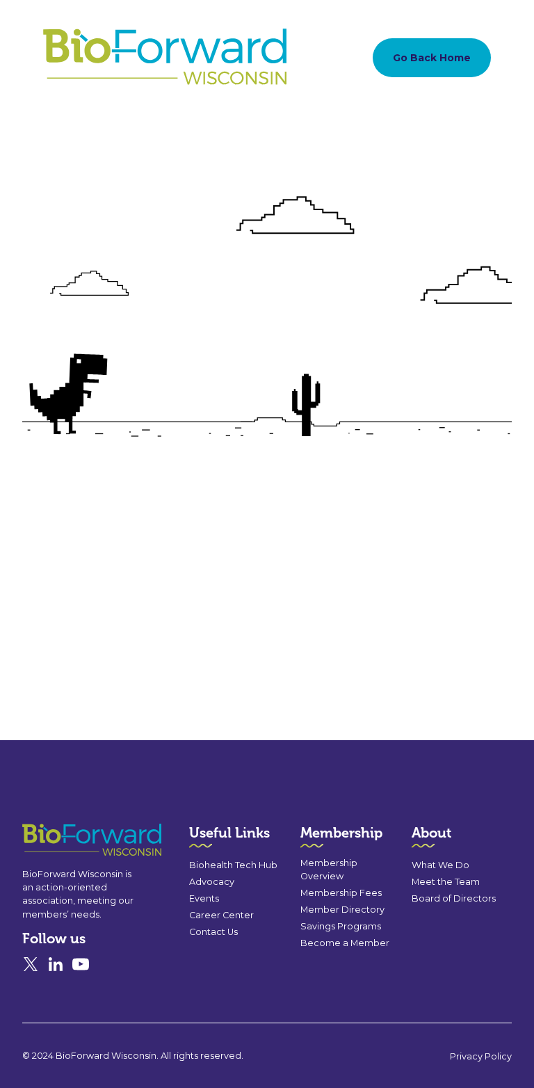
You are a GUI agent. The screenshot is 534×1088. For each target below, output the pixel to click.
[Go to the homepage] (66, 840)
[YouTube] (80, 964)
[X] (30, 964)
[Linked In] (55, 964)
